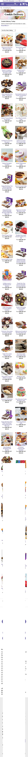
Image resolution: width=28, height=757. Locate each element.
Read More (4, 25)
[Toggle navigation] (2, 4)
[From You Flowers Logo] (12, 4)
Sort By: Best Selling (7, 30)
